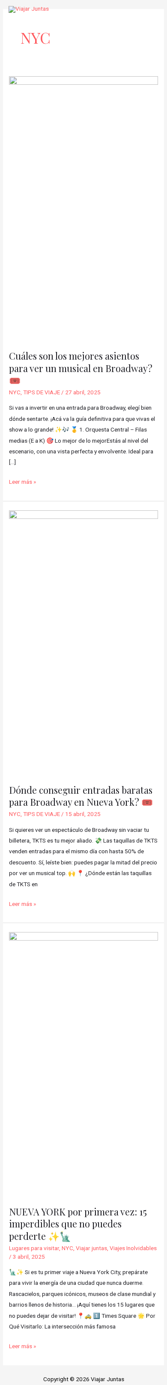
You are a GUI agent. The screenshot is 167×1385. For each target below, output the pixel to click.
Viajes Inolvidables (133, 1248)
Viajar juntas (91, 1248)
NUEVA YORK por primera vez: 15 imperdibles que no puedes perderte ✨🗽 (78, 1223)
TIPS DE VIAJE (41, 392)
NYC (15, 392)
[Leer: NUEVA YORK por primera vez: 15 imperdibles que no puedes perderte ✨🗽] (83, 1063)
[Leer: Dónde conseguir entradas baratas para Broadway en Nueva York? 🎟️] (83, 642)
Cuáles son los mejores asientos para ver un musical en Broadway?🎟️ (80, 367)
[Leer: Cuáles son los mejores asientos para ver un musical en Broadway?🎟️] (83, 208)
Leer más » (22, 481)
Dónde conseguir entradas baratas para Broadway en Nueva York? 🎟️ (81, 795)
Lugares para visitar (34, 1248)
